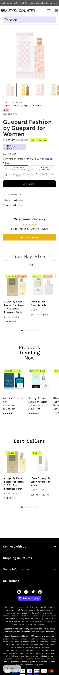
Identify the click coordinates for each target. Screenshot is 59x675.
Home (5, 102)
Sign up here (51, 3)
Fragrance (15, 102)
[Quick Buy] (20, 385)
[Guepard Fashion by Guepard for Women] (10, 90)
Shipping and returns (13, 205)
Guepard (10, 114)
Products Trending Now (29, 352)
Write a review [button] (29, 237)
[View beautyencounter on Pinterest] (40, 592)
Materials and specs (13, 200)
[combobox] (29, 19)
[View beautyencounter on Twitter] (33, 592)
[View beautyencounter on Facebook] (26, 592)
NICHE (6, 110)
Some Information (16, 569)
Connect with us (14, 546)
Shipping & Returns (17, 558)
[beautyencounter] (18, 10)
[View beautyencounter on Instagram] (19, 592)
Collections (11, 581)
